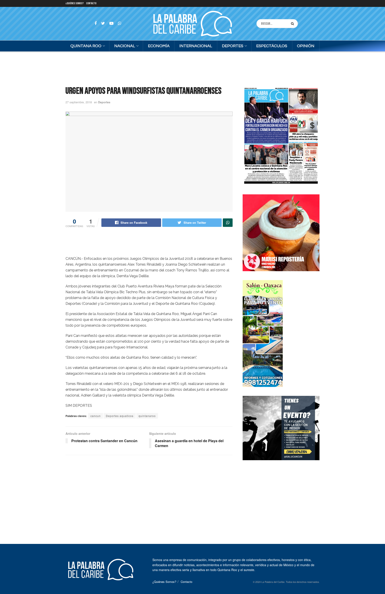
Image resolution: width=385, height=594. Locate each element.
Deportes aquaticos (119, 416)
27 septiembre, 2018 (79, 102)
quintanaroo (147, 416)
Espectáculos (271, 46)
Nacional (124, 46)
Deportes (232, 46)
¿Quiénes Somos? (75, 3)
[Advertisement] (192, 68)
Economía (159, 46)
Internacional (195, 46)
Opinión (305, 46)
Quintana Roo (85, 46)
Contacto (91, 3)
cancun (95, 416)
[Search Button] (293, 23)
